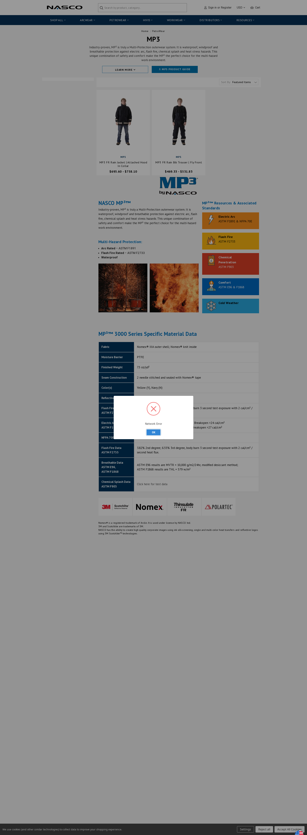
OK (153, 432)
